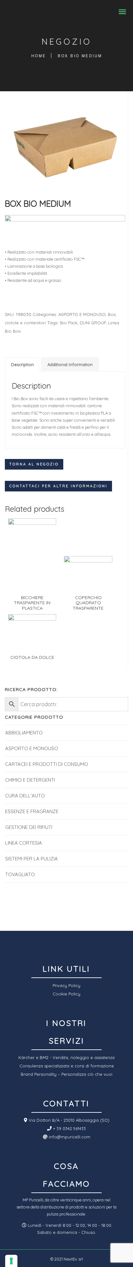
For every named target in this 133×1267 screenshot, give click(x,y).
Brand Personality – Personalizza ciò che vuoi (66, 1074)
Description (22, 364)
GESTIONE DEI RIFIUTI (28, 827)
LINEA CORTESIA (23, 843)
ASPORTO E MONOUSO (82, 314)
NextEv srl (73, 1259)
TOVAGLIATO (20, 874)
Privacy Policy (66, 985)
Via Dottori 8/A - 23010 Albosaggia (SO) (68, 1120)
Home (38, 55)
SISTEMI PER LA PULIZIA (31, 859)
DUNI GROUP (93, 322)
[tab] (22, 364)
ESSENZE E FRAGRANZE (31, 811)
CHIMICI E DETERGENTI (30, 780)
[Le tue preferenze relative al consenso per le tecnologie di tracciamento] (11, 1261)
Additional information (70, 364)
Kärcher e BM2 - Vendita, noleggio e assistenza (66, 1057)
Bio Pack (68, 322)
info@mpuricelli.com (68, 1136)
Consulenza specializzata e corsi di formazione (66, 1065)
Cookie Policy (66, 993)
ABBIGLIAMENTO (24, 733)
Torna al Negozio (34, 464)
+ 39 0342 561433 (69, 1128)
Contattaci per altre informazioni (58, 486)
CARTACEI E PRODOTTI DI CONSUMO (46, 764)
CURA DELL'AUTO (25, 796)
